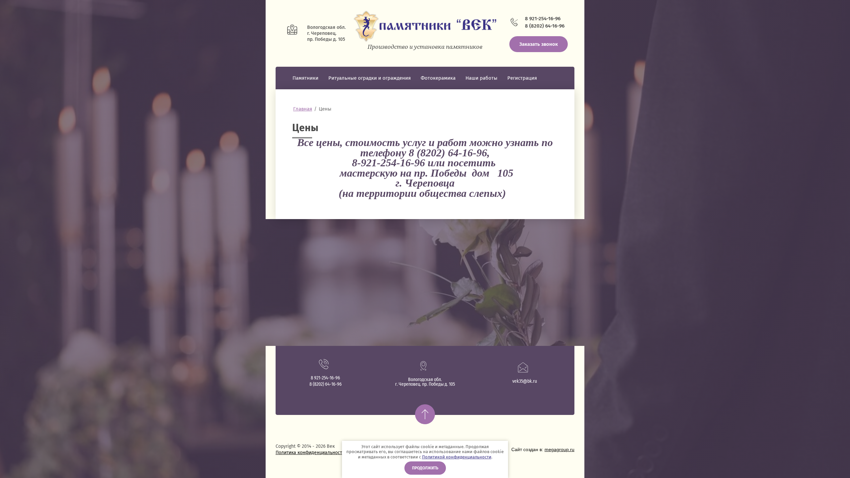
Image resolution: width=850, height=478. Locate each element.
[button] (538, 44)
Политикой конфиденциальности (456, 456)
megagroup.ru (559, 449)
